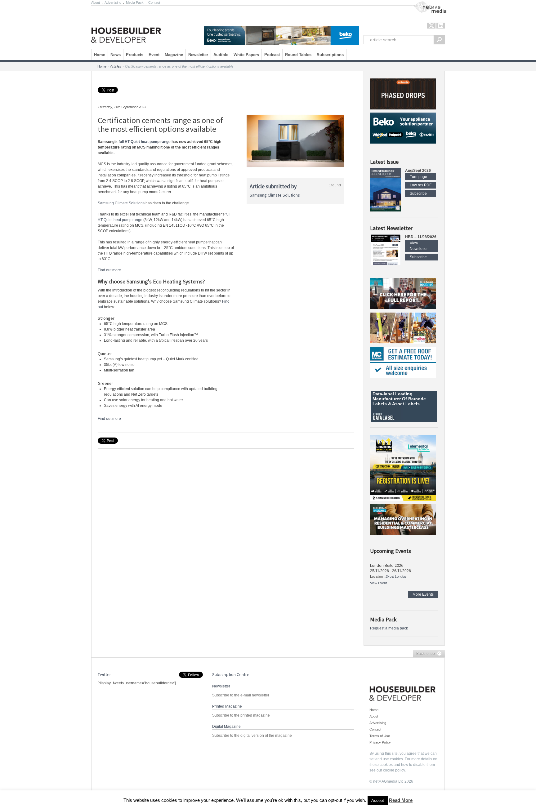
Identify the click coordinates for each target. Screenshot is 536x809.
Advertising (113, 2)
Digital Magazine (226, 726)
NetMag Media (424, 4)
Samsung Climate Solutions (121, 203)
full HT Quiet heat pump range (144, 142)
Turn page (418, 177)
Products (134, 54)
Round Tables (298, 54)
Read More (401, 800)
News (115, 54)
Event (154, 54)
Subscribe (418, 193)
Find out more (109, 270)
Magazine (174, 54)
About (95, 2)
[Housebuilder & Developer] (126, 26)
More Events (423, 594)
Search (439, 39)
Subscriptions (330, 54)
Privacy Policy (380, 742)
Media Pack (135, 2)
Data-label (383, 393)
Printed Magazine (227, 706)
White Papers (246, 54)
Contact (154, 2)
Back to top (424, 653)
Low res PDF (420, 185)
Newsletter (198, 54)
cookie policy (394, 770)
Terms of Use (379, 736)
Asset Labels (406, 403)
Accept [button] (377, 800)
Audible (220, 54)
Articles (115, 66)
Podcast (272, 54)
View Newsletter (419, 246)
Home (99, 54)
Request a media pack (389, 628)
